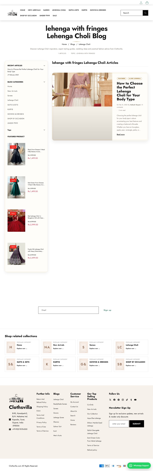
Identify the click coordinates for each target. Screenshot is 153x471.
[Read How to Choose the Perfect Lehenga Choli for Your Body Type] (82, 106)
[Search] (145, 13)
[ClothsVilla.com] (12, 13)
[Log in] (141, 2)
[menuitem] (26, 86)
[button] (147, 2)
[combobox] (134, 13)
